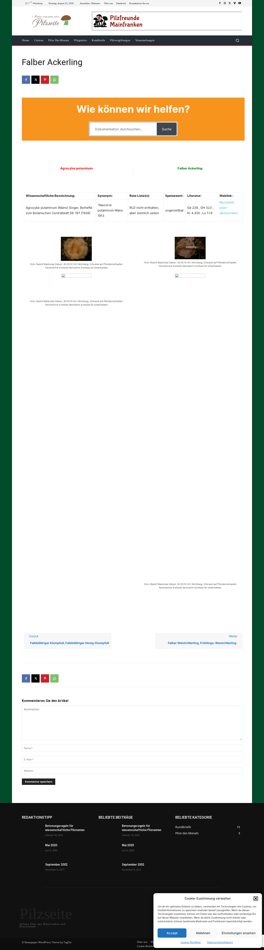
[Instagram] (224, 3)
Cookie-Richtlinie (190, 942)
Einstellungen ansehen (239, 933)
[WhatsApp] (54, 80)
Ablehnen (203, 933)
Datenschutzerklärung (220, 942)
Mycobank (226, 202)
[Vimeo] (234, 3)
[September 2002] (32, 870)
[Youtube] (239, 3)
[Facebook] (219, 3)
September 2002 (56, 864)
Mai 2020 (51, 845)
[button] (256, 898)
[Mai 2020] (32, 850)
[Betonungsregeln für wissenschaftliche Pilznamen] (32, 831)
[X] (229, 3)
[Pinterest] (45, 80)
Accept (172, 933)
